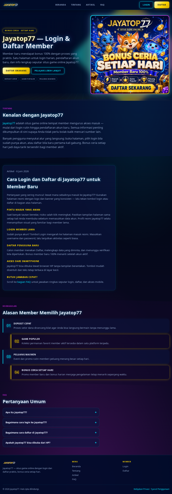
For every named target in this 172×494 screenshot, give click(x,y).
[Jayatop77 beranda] (11, 5)
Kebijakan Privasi (141, 489)
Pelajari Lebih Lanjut (48, 70)
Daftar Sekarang (16, 70)
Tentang (76, 5)
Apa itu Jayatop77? (51, 412)
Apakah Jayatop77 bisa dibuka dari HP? (51, 443)
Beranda (60, 5)
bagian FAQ (24, 281)
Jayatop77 (19, 38)
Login (146, 5)
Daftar (162, 5)
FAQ (102, 5)
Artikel (90, 5)
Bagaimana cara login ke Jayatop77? (51, 422)
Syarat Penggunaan (160, 489)
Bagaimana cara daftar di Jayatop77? (51, 432)
